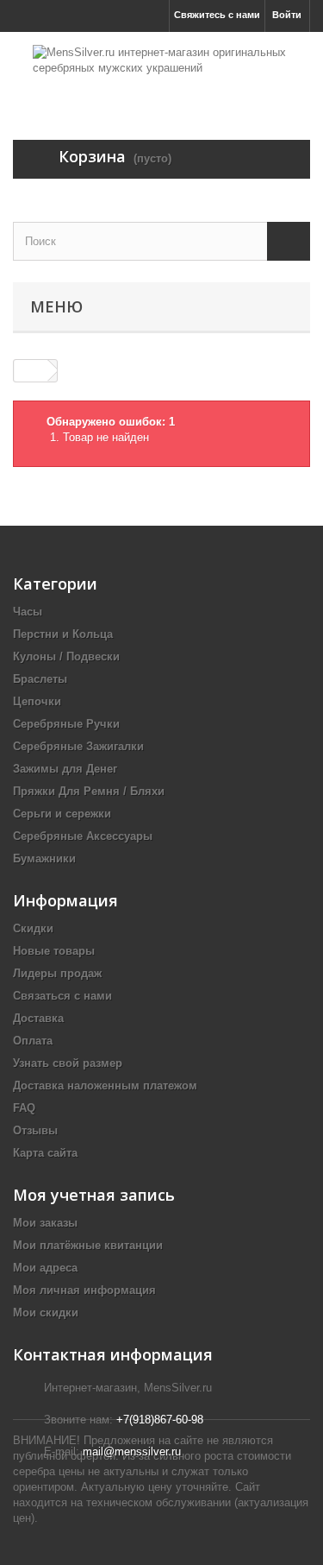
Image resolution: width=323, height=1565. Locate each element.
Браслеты (40, 678)
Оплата (33, 1040)
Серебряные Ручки (66, 723)
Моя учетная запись (94, 1194)
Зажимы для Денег (65, 768)
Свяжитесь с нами (217, 14)
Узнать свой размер (67, 1063)
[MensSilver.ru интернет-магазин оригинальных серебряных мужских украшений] (161, 71)
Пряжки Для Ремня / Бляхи (89, 791)
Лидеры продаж (57, 973)
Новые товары (54, 950)
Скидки (33, 928)
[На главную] (31, 371)
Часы (27, 611)
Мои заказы (45, 1222)
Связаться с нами (62, 995)
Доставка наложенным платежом (105, 1085)
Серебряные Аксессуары (82, 836)
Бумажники (44, 858)
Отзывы (35, 1130)
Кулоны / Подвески (66, 656)
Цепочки (37, 701)
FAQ (24, 1107)
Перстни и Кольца (63, 634)
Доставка (38, 1018)
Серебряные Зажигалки (78, 746)
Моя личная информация (84, 1290)
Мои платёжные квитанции (88, 1245)
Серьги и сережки (62, 813)
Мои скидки (45, 1312)
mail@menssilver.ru (132, 1451)
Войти (286, 14)
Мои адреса (45, 1267)
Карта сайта (45, 1152)
